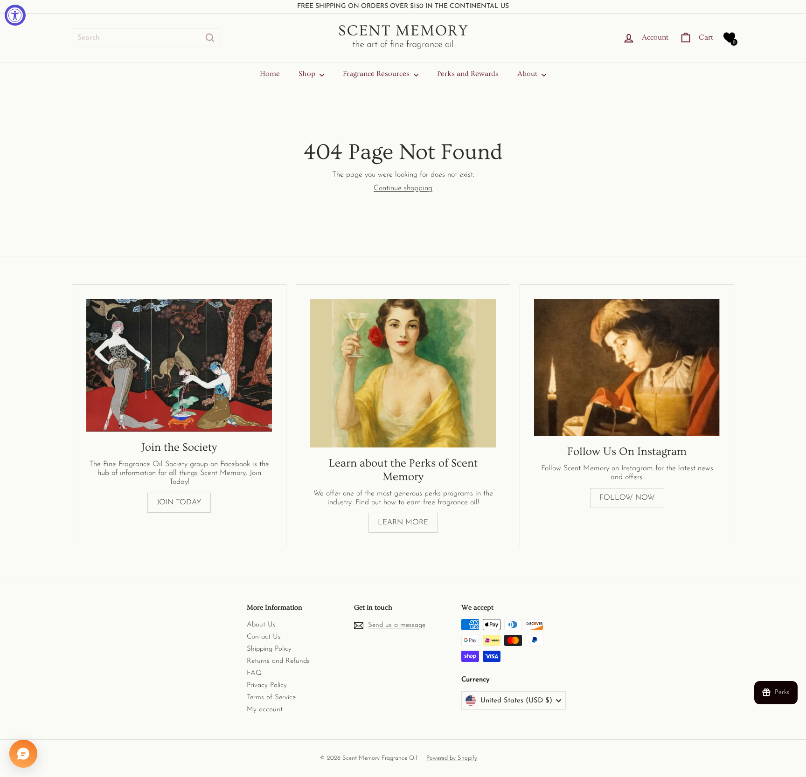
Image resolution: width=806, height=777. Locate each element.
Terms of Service (271, 697)
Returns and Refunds (278, 661)
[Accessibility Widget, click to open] (15, 15)
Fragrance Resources (377, 73)
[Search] (210, 37)
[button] (729, 37)
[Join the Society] (179, 365)
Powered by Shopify (451, 758)
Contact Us (264, 636)
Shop (308, 73)
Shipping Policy (269, 649)
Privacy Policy (267, 685)
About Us (261, 624)
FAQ (254, 673)
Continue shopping (403, 188)
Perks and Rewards (468, 73)
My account (265, 709)
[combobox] (146, 37)
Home (270, 73)
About (528, 73)
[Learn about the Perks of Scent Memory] (403, 373)
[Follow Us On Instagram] (627, 367)
